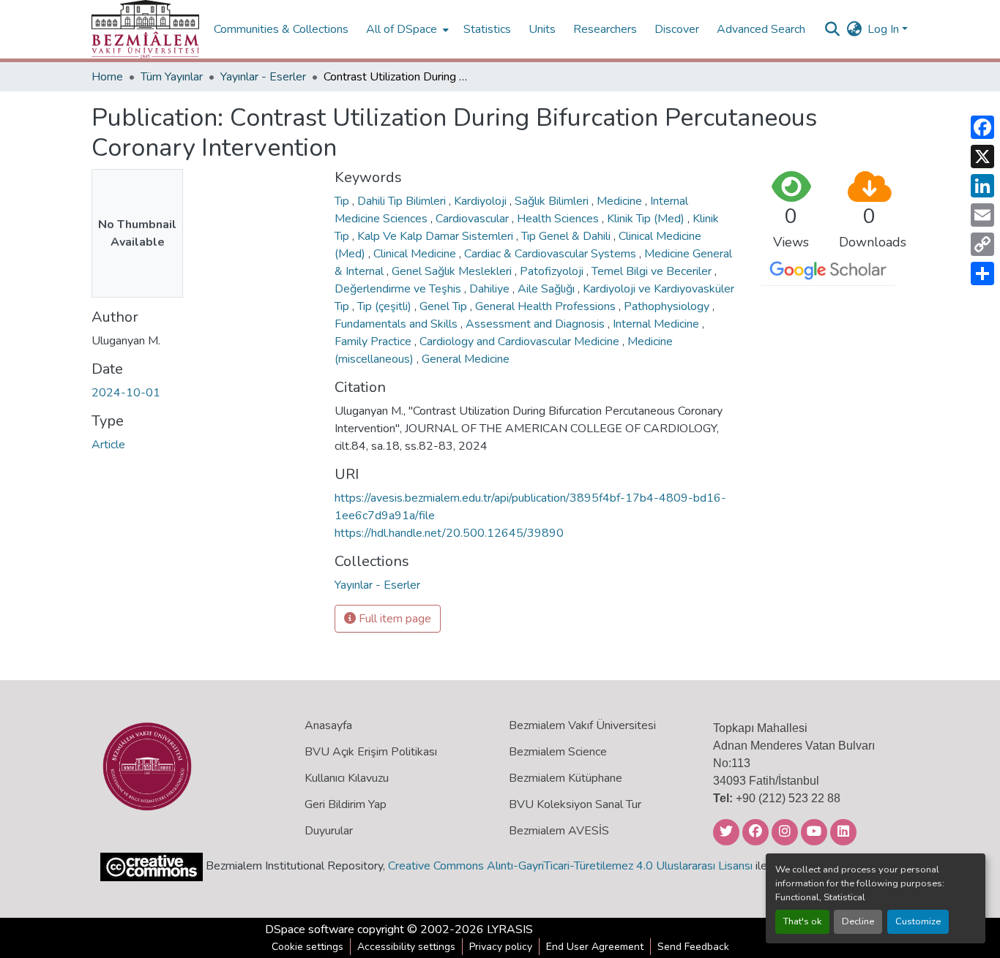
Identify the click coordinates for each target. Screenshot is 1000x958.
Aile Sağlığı (548, 289)
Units (542, 29)
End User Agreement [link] (594, 947)
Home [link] (107, 77)
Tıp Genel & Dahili (567, 236)
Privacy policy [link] (500, 947)
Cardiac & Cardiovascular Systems (551, 254)
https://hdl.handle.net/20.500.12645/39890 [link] (449, 533)
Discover (676, 29)
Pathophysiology (668, 306)
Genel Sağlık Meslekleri (453, 271)
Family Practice (374, 341)
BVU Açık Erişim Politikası (371, 752)
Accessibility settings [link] (406, 947)
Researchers (605, 29)
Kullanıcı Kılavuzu (347, 778)
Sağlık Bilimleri (553, 201)
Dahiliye (490, 289)
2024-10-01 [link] (126, 393)
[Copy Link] (982, 244)
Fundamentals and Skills (397, 324)
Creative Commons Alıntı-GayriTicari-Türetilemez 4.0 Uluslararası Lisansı (570, 866)
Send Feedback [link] (693, 947)
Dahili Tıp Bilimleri (403, 201)
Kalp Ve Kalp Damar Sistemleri (436, 236)
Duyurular (329, 831)
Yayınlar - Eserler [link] (263, 77)
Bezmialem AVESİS (559, 831)
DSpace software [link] (309, 929)
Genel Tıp (444, 306)
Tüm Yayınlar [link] (172, 77)
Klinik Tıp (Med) (647, 219)
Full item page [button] (393, 619)
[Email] (982, 215)
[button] (145, 29)
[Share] (982, 273)
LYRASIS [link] (510, 929)
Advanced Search (761, 29)
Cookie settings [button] (307, 947)
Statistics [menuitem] (487, 29)
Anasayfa (328, 725)
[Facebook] (982, 127)
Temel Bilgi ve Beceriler (653, 271)
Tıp (343, 201)
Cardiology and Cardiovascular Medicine (520, 341)
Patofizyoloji (553, 271)
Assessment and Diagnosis (537, 324)
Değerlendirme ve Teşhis (399, 289)
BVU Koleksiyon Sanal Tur (575, 804)
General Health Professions (547, 306)
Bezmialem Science (558, 752)
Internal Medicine (657, 324)
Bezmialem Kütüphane (565, 778)
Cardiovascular (474, 219)
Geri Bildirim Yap (346, 804)
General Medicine (466, 359)
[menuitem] (406, 29)
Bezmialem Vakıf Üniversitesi (582, 725)
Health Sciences (559, 219)
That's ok (802, 921)
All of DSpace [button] (401, 29)
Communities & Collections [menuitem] (281, 29)
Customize (918, 921)
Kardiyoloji (482, 201)
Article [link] (108, 445)
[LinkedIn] (982, 185)
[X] (982, 156)
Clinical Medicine (416, 254)
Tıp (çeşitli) (385, 306)
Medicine (621, 201)
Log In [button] (884, 29)
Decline (858, 921)
